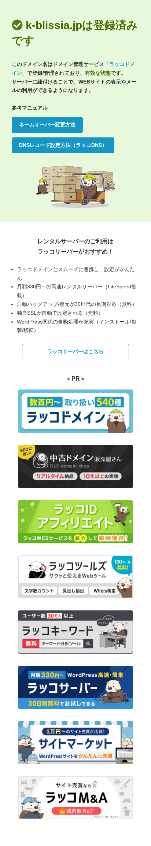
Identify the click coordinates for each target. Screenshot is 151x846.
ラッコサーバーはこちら (75, 351)
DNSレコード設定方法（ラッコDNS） (63, 145)
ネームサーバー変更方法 (47, 125)
